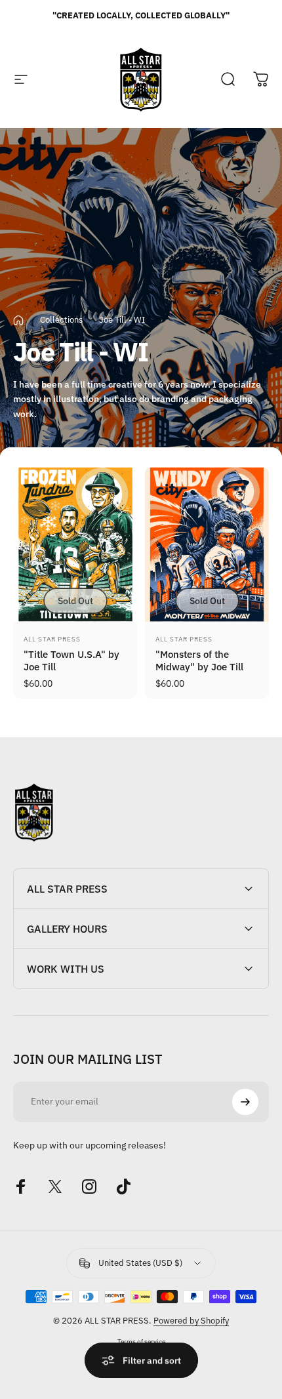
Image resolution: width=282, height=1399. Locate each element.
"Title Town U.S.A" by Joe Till (71, 660)
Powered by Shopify (191, 1320)
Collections (61, 319)
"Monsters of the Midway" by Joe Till (199, 660)
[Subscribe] (245, 1102)
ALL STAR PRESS (52, 639)
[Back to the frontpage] (18, 320)
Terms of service (141, 1341)
